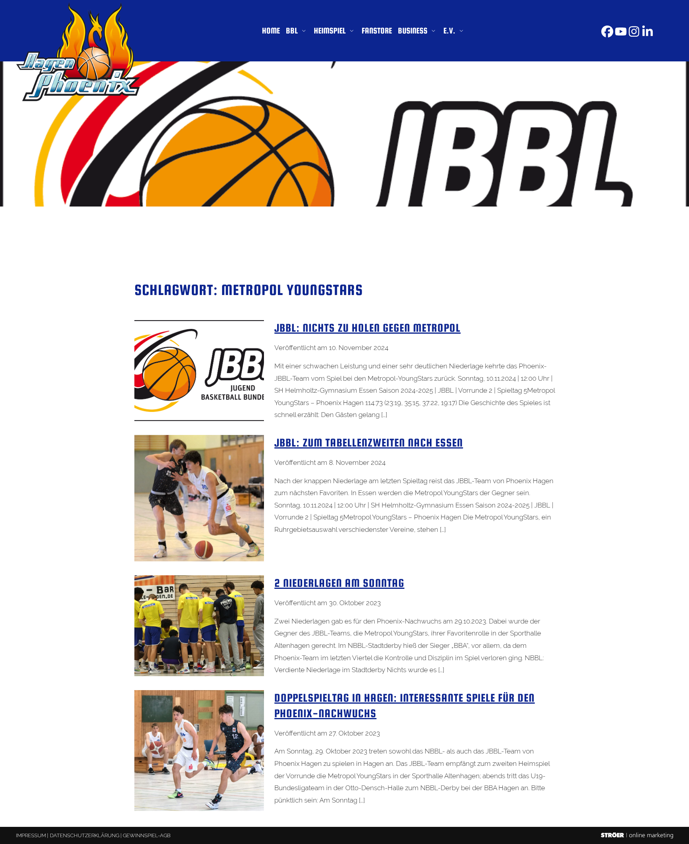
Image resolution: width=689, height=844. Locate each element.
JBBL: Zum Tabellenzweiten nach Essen (368, 442)
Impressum (31, 835)
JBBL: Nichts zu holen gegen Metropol (367, 327)
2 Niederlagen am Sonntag (339, 582)
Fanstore (377, 30)
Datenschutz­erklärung (84, 835)
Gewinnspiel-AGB (147, 835)
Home (271, 30)
